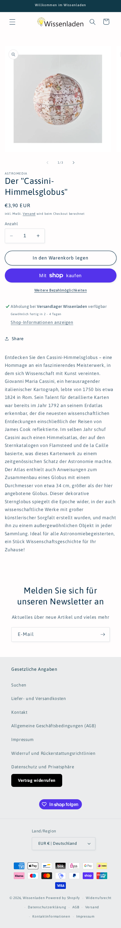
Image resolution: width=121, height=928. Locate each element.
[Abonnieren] (102, 634)
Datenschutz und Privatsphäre (42, 766)
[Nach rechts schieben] (73, 162)
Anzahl (11, 224)
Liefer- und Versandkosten (38, 698)
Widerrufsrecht (98, 898)
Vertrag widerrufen (36, 780)
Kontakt (19, 712)
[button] (12, 21)
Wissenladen (34, 898)
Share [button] (18, 338)
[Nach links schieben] (47, 162)
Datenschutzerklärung (47, 907)
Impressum (22, 739)
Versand (29, 213)
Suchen (18, 685)
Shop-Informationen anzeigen (42, 322)
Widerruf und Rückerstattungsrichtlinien (53, 753)
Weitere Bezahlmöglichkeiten (60, 290)
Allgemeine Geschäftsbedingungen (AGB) (53, 725)
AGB (75, 907)
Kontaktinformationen (51, 916)
